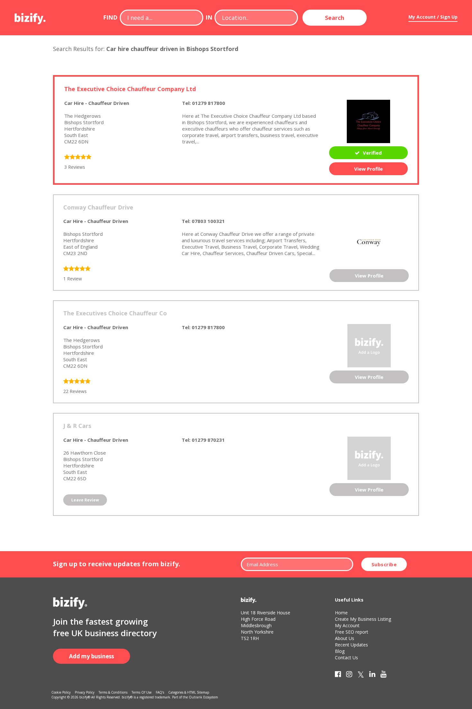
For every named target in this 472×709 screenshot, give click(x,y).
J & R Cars (77, 426)
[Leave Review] (78, 157)
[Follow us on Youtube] (383, 675)
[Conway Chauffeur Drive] (369, 241)
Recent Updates (351, 645)
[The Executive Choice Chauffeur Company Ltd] (368, 120)
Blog (340, 651)
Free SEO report (351, 632)
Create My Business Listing (363, 619)
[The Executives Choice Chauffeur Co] (369, 345)
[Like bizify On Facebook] (338, 675)
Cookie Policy (61, 692)
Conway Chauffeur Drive (98, 207)
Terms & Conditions (113, 692)
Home (341, 613)
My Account (347, 625)
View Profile (368, 169)
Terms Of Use (142, 692)
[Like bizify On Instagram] (349, 675)
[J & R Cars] (369, 457)
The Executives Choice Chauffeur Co (115, 313)
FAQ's (160, 692)
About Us (344, 638)
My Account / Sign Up (433, 17)
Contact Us (346, 657)
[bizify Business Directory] (30, 16)
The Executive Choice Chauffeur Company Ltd (130, 89)
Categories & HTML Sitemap (188, 692)
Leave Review (85, 500)
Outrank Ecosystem (203, 697)
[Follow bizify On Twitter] (360, 675)
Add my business (91, 656)
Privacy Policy (84, 692)
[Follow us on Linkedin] (372, 675)
